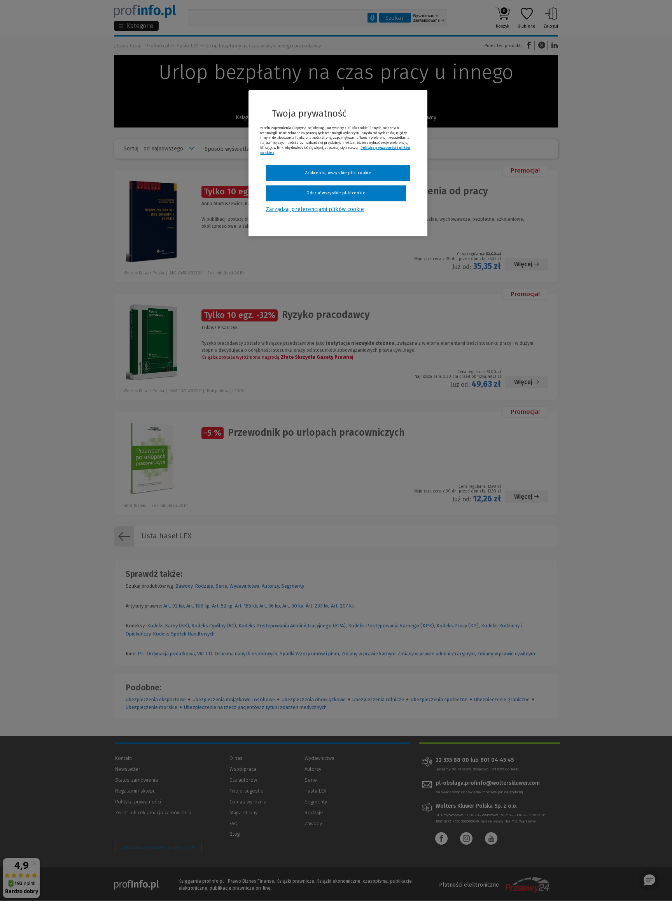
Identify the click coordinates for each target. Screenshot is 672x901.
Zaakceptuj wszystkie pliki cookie (338, 172)
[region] (337, 163)
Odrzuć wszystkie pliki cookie (335, 193)
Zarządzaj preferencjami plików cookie (315, 209)
